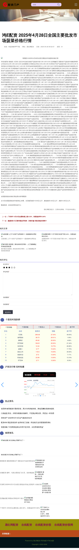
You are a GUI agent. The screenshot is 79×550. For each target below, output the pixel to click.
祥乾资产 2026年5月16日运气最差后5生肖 (16, 418)
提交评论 (8, 312)
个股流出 (58, 327)
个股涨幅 (8, 327)
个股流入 (41, 327)
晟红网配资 (11, 524)
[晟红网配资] (12, 4)
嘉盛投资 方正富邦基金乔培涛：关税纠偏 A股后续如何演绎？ (27, 221)
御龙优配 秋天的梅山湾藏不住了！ (12, 455)
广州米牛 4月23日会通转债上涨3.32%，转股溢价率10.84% (27, 216)
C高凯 (20, 335)
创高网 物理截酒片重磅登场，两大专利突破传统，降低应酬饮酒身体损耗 (27, 408)
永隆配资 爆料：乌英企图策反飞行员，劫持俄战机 (17, 473)
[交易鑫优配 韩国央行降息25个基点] (28, 500)
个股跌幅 (25, 327)
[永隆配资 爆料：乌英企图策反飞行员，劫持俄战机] (39, 475)
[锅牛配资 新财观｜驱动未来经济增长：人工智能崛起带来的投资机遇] (19, 245)
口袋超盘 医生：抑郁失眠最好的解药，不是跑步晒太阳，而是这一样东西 (27, 413)
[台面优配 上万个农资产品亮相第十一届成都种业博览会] (19, 235)
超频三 (20, 349)
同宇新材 (20, 343)
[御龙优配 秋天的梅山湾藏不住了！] (39, 446)
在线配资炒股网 (63, 524)
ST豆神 (20, 360)
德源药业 (20, 355)
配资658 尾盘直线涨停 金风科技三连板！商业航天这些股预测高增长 (26, 422)
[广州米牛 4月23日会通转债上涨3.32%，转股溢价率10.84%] (45, 511)
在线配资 (26, 524)
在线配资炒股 (43, 524)
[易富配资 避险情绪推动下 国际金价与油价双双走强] (40, 463)
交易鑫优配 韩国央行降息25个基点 (12, 498)
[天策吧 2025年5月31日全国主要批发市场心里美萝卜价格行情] (46, 488)
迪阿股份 (20, 337)
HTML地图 (50, 541)
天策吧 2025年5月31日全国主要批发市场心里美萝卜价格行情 (21, 484)
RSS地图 (44, 541)
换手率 (72, 327)
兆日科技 (20, 346)
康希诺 (20, 340)
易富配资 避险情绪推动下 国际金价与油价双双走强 (17, 461)
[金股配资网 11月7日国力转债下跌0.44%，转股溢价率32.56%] (59, 235)
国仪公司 (20, 352)
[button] (2, 385)
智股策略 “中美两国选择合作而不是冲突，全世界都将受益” (22, 427)
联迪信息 (20, 357)
